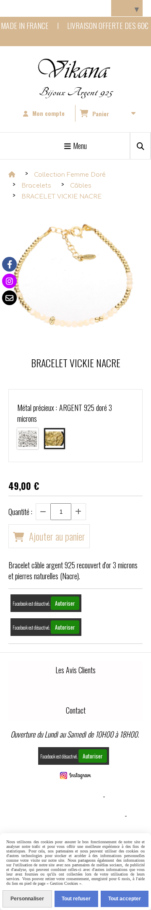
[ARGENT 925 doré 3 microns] (54, 438)
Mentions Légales (73, 795)
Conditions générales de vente (73, 815)
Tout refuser (76, 899)
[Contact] (9, 297)
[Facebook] (9, 264)
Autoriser (65, 603)
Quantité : (20, 511)
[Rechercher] (140, 146)
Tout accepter (124, 899)
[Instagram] (9, 281)
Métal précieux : (64, 413)
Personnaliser (27, 899)
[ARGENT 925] (27, 438)
